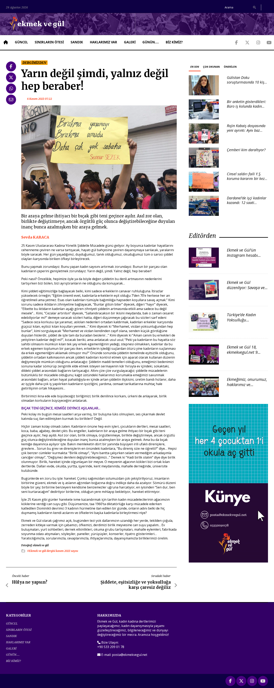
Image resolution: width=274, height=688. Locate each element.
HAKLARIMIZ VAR (103, 42)
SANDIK (77, 42)
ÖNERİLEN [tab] (230, 66)
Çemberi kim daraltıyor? (246, 149)
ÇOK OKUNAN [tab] (211, 66)
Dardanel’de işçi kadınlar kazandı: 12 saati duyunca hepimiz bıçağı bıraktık (246, 205)
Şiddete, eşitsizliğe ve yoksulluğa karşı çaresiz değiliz (135, 585)
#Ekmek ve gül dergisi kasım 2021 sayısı (52, 551)
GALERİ (130, 42)
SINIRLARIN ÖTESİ (49, 42)
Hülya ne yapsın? (29, 582)
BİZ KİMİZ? (174, 42)
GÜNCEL (21, 42)
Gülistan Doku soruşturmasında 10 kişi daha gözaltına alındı (246, 82)
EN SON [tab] (194, 66)
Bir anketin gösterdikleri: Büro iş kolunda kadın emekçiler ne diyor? (246, 106)
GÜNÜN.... (150, 42)
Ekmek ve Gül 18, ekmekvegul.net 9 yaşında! (242, 352)
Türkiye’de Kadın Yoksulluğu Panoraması (241, 320)
